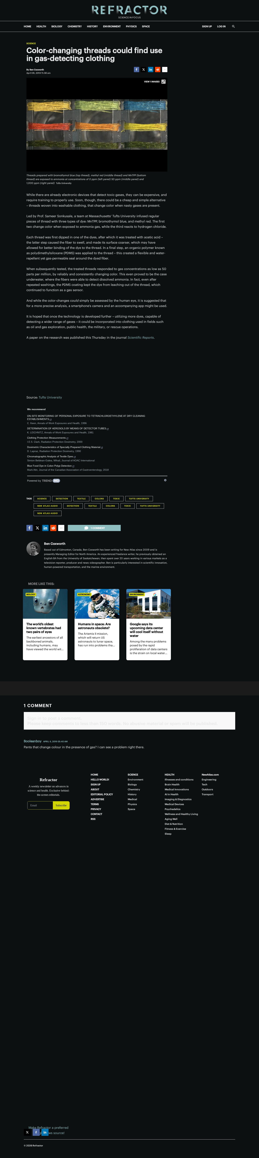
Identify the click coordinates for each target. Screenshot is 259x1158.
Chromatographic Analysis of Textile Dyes (50, 456)
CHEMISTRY (75, 26)
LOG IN (221, 26)
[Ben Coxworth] (33, 549)
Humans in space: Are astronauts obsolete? (94, 626)
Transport (207, 794)
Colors (99, 498)
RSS (93, 819)
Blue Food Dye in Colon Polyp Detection (49, 465)
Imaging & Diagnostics (178, 799)
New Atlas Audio (47, 506)
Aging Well (171, 819)
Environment (137, 594)
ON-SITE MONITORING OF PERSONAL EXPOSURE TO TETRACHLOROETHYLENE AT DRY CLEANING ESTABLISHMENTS (86, 417)
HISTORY (92, 26)
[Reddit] (157, 69)
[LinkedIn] (150, 69)
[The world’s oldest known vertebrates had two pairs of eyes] (45, 604)
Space (131, 809)
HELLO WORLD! (100, 779)
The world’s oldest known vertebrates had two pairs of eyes (43, 628)
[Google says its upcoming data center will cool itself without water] (148, 604)
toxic (116, 498)
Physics (132, 804)
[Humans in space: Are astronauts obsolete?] (97, 604)
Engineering (209, 779)
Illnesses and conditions (179, 779)
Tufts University (50, 397)
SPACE (146, 26)
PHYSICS (131, 26)
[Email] (164, 69)
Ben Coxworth (54, 544)
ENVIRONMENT (112, 26)
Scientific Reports (141, 337)
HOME (27, 26)
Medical (132, 799)
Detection (62, 498)
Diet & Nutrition (174, 824)
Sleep (168, 833)
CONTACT (96, 814)
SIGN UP (207, 26)
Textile (81, 498)
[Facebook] (136, 69)
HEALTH (41, 26)
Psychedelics (172, 809)
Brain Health (172, 784)
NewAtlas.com (210, 774)
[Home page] (129, 10)
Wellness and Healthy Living (181, 814)
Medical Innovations (177, 789)
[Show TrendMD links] (165, 480)
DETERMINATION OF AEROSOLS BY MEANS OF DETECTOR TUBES (66, 428)
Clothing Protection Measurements (46, 437)
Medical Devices (174, 804)
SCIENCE (133, 774)
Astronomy (84, 594)
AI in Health (171, 794)
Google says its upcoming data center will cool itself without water (146, 630)
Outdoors (207, 789)
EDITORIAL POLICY (102, 794)
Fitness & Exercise (175, 828)
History (132, 794)
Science (31, 43)
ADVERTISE (97, 799)
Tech (204, 784)
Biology (30, 594)
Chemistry (134, 789)
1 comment (98, 528)
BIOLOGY (56, 26)
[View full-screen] (163, 82)
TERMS (95, 804)
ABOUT (95, 789)
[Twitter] (143, 69)
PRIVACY (96, 809)
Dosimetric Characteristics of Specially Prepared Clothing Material (63, 447)
